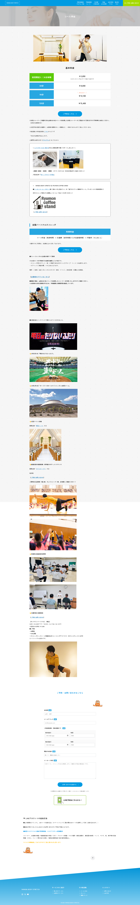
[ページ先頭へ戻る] (93, 858)
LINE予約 (106, 893)
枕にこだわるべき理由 (47, 175)
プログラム (46, 140)
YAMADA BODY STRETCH (72, 902)
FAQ (103, 3)
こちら (46, 131)
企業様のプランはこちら (40, 277)
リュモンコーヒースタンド (42, 189)
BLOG (117, 3)
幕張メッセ (39, 426)
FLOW (96, 3)
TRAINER (89, 3)
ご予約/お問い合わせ (40, 212)
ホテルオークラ (40, 469)
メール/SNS (84, 891)
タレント (83, 893)
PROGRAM (80, 3)
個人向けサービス (58, 891)
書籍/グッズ (84, 895)
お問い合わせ (107, 891)
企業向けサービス (58, 893)
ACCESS (110, 3)
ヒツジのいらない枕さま (41, 148)
